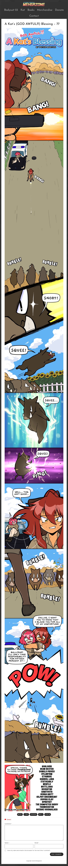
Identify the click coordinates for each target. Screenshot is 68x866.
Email (37, 842)
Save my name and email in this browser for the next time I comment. (28, 850)
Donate (59, 10)
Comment (9, 819)
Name (7, 842)
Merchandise (44, 10)
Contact (34, 16)
